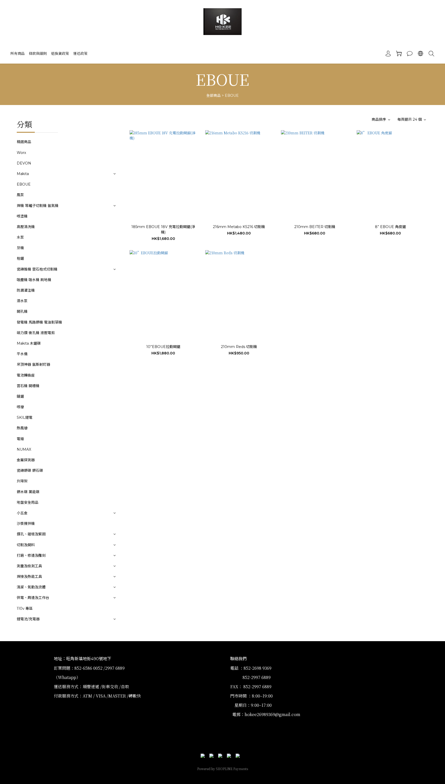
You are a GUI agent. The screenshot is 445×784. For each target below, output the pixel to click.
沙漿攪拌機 (26, 523)
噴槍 (20, 407)
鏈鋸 (20, 396)
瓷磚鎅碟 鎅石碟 (30, 470)
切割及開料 (26, 545)
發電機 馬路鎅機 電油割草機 (39, 322)
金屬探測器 (26, 460)
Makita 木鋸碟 (29, 343)
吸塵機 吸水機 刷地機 (34, 279)
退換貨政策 (60, 53)
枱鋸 (20, 258)
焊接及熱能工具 (29, 576)
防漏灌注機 (26, 290)
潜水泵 (22, 301)
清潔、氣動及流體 (31, 587)
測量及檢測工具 (29, 566)
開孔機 (22, 311)
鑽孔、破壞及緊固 (31, 534)
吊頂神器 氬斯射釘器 (33, 364)
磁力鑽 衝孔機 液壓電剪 (36, 332)
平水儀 (22, 354)
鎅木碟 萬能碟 (28, 492)
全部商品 (213, 95)
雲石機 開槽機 (28, 386)
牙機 (20, 248)
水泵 (20, 237)
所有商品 (17, 53)
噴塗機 (22, 216)
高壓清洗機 (26, 226)
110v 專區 (25, 608)
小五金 (22, 513)
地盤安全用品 (27, 502)
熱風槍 (22, 428)
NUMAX (24, 449)
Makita (23, 173)
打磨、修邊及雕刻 (31, 555)
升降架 (22, 481)
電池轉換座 (26, 375)
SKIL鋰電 (24, 417)
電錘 (20, 439)
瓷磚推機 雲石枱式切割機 (37, 269)
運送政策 (80, 53)
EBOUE (232, 95)
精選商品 (24, 142)
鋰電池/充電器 (28, 619)
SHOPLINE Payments (232, 768)
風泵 (20, 195)
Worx (21, 152)
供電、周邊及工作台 (33, 597)
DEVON (24, 163)
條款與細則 (38, 53)
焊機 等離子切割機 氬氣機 (37, 205)
